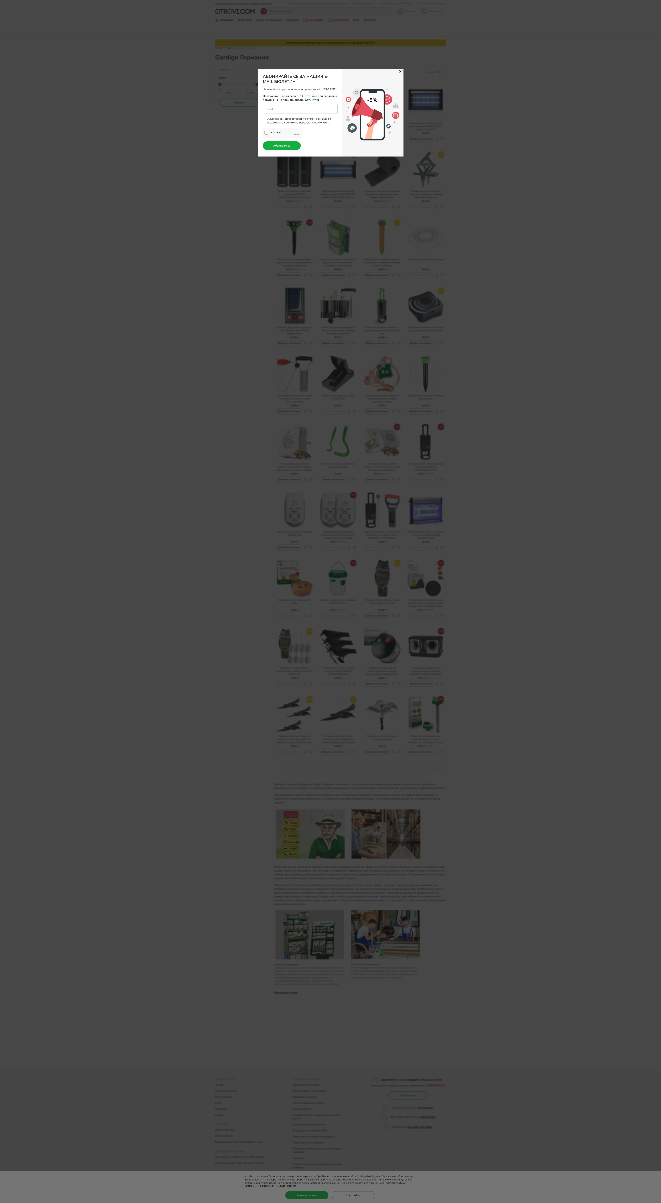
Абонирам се (281, 146)
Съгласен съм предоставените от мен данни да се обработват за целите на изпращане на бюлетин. (298, 120)
